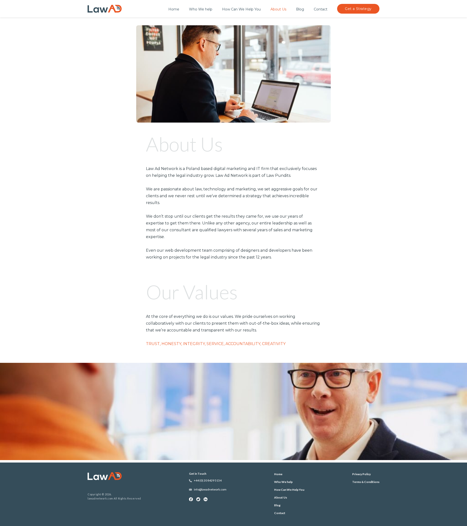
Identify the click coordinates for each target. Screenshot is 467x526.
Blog (300, 9)
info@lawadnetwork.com (210, 489)
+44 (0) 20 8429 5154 (208, 480)
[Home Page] (114, 476)
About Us (278, 9)
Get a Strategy (358, 9)
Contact (320, 9)
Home (173, 9)
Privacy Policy (361, 474)
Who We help (200, 9)
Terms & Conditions (365, 482)
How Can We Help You (241, 9)
